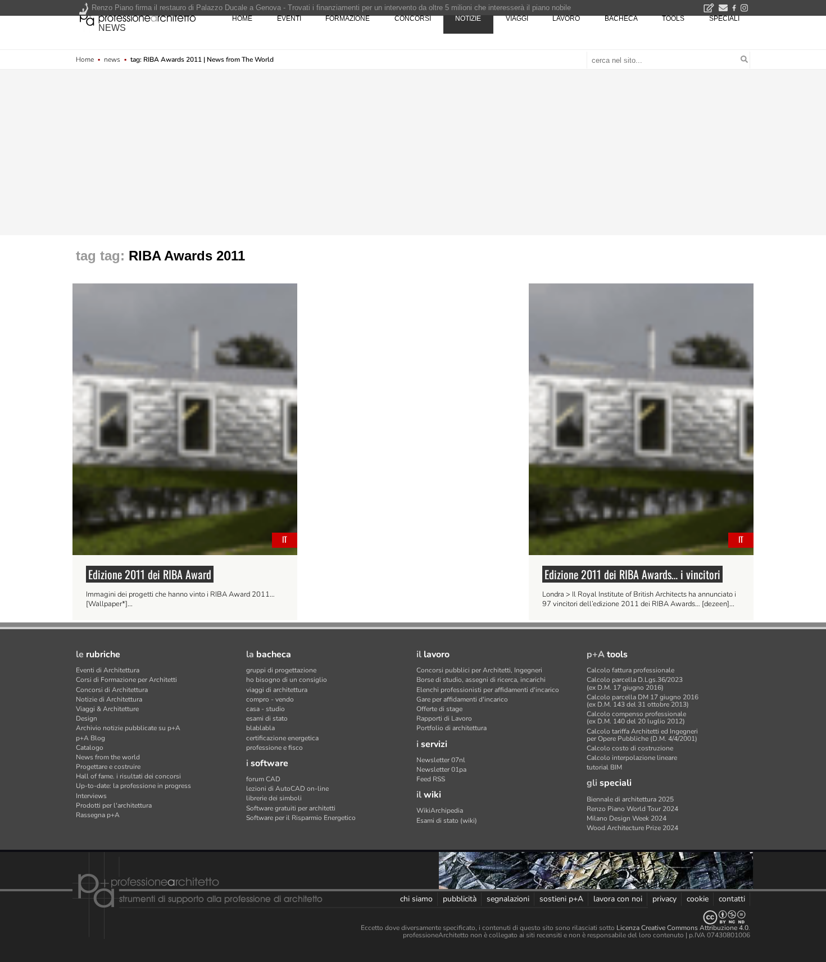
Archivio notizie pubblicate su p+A (128, 727)
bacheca (621, 18)
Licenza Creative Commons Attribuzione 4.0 (682, 927)
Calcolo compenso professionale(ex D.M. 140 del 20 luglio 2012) (636, 717)
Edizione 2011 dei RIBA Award (149, 574)
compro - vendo (270, 699)
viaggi (517, 18)
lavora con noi (617, 899)
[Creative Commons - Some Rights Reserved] (413, 917)
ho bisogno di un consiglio (286, 679)
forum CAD (263, 779)
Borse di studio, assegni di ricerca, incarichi (481, 679)
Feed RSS (430, 779)
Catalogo (89, 747)
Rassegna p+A (98, 814)
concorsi (412, 18)
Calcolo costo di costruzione (630, 748)
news (112, 28)
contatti (732, 899)
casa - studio (265, 708)
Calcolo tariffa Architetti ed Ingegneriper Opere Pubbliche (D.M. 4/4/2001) (642, 735)
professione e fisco (274, 747)
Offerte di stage (439, 708)
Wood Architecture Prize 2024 (632, 827)
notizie (468, 18)
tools (673, 18)
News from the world (108, 757)
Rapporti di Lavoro (444, 718)
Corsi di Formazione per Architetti (126, 679)
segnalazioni (508, 899)
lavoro (566, 18)
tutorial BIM (604, 767)
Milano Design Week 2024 (626, 818)
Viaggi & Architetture (107, 708)
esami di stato (267, 718)
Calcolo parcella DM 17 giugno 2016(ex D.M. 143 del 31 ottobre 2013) (642, 701)
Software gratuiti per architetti (290, 808)
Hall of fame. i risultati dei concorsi (128, 776)
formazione (347, 18)
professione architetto (137, 17)
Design (86, 718)
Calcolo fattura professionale (630, 670)
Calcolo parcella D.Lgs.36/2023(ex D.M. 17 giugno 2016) (635, 683)
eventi (289, 18)
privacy (664, 899)
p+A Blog (90, 738)
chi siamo (416, 899)
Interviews (91, 795)
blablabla (260, 727)
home (242, 18)
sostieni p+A (561, 899)
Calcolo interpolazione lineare (632, 757)
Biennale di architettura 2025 (630, 799)
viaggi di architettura (276, 689)
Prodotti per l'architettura (114, 805)
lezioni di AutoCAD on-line (287, 788)
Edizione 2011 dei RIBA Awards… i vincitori (632, 574)
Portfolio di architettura (451, 727)
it (284, 539)
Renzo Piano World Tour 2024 (632, 808)
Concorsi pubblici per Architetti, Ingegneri (479, 670)
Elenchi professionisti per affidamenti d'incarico (487, 689)
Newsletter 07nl (440, 759)
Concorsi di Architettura (112, 689)
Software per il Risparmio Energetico (301, 817)
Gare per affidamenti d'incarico (462, 699)
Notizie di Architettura (109, 699)
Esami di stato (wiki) (446, 820)
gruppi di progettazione (281, 670)
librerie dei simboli (274, 798)
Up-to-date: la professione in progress (133, 785)
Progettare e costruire (108, 766)
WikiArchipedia (439, 810)
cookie (698, 899)
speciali (724, 18)
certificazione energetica (282, 738)
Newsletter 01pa (441, 769)
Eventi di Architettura (107, 670)
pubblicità (459, 899)
